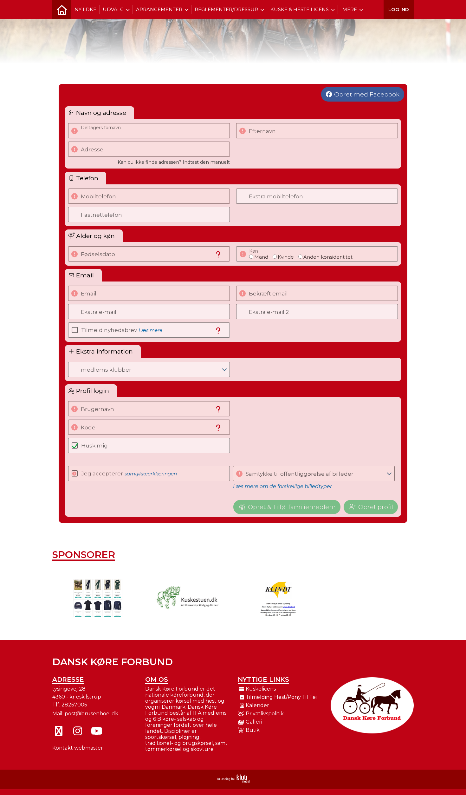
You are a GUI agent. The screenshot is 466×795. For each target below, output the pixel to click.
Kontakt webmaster (77, 748)
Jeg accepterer (129, 473)
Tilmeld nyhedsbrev (121, 330)
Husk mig (94, 445)
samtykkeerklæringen (151, 474)
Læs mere (150, 330)
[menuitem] (61, 9)
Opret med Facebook (366, 94)
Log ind (398, 9)
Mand (261, 257)
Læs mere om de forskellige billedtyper (282, 486)
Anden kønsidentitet (328, 257)
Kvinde (286, 257)
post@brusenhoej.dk (91, 714)
